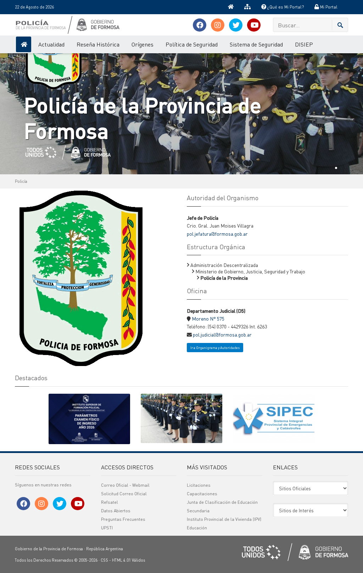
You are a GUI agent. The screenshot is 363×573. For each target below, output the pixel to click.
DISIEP (304, 44)
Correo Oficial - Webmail (125, 485)
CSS (104, 560)
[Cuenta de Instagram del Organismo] (217, 25)
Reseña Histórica (98, 44)
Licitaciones (199, 485)
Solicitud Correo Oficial (124, 493)
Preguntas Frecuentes (123, 519)
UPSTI (107, 527)
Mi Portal (328, 7)
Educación (197, 527)
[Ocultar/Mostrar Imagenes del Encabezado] (348, 7)
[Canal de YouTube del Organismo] (254, 25)
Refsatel (109, 502)
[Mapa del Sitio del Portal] (247, 7)
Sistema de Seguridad (256, 44)
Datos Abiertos (115, 510)
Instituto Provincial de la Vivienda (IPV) (224, 519)
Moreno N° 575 (208, 318)
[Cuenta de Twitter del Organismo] (235, 25)
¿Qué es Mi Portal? (285, 7)
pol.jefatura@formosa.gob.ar (217, 233)
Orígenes (142, 44)
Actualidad (51, 44)
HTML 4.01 (121, 560)
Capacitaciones (202, 493)
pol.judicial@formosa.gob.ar (222, 334)
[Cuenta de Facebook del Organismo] (199, 25)
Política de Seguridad (192, 44)
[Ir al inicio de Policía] (23, 44)
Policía (21, 181)
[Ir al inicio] (231, 7)
